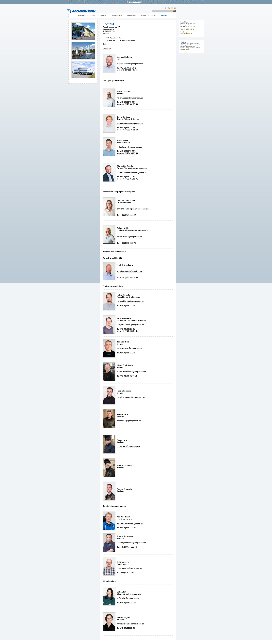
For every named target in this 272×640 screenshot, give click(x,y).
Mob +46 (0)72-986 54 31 (127, 331)
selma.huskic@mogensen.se (129, 237)
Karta (105, 44)
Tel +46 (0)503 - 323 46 (126, 602)
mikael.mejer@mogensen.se (129, 147)
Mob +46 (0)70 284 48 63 (127, 70)
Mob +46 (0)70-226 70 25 (127, 278)
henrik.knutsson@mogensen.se (131, 397)
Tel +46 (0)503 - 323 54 (126, 528)
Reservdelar (131, 15)
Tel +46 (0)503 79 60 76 (126, 102)
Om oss (153, 15)
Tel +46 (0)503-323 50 (126, 177)
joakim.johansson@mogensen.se (131, 543)
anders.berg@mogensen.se (129, 421)
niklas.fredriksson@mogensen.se (131, 372)
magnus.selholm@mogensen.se (130, 64)
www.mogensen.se (127, 40)
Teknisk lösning (116, 15)
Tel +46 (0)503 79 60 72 (126, 68)
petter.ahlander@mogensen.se (130, 301)
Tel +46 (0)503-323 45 (126, 329)
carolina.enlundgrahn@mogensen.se (133, 209)
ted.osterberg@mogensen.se (129, 348)
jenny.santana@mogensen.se (130, 123)
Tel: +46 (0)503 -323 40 (126, 215)
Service (143, 15)
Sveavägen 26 (108, 29)
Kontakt (164, 15)
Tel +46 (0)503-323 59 (126, 305)
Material (103, 15)
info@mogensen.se (110, 40)
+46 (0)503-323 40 (113, 38)
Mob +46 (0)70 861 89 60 (127, 104)
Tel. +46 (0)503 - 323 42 (127, 547)
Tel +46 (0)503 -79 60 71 (127, 376)
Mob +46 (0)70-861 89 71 (127, 179)
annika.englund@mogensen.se (130, 624)
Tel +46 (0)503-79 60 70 (126, 151)
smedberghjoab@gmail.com (129, 271)
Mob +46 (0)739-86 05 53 (127, 130)
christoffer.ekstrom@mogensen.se (132, 172)
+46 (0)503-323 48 (127, 628)
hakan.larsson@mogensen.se (130, 98)
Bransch (93, 15)
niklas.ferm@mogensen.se (128, 446)
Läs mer (185, 49)
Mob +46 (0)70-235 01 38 (127, 153)
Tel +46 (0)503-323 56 (126, 352)
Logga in (106, 48)
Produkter (81, 15)
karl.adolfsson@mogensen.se (130, 523)
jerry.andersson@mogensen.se (130, 325)
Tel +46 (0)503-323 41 (126, 128)
